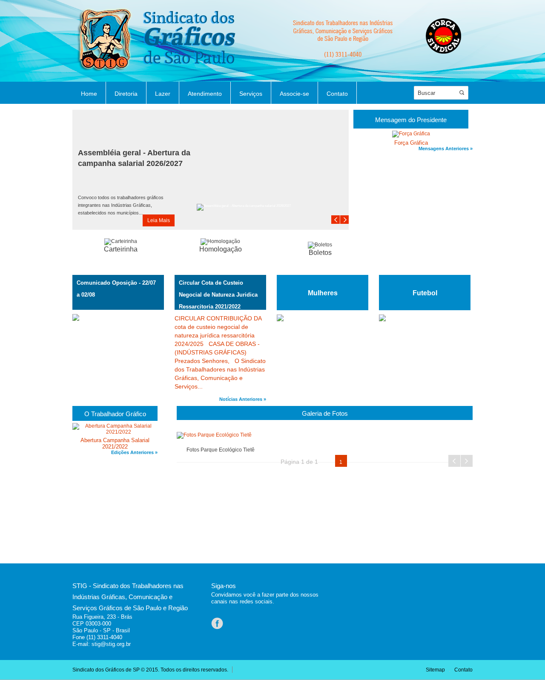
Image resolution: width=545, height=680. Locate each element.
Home (89, 93)
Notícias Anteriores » (242, 399)
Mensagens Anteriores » (446, 148)
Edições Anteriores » (134, 452)
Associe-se (294, 93)
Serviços (250, 93)
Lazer (162, 93)
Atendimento (205, 93)
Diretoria (126, 93)
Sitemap (435, 670)
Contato (337, 93)
